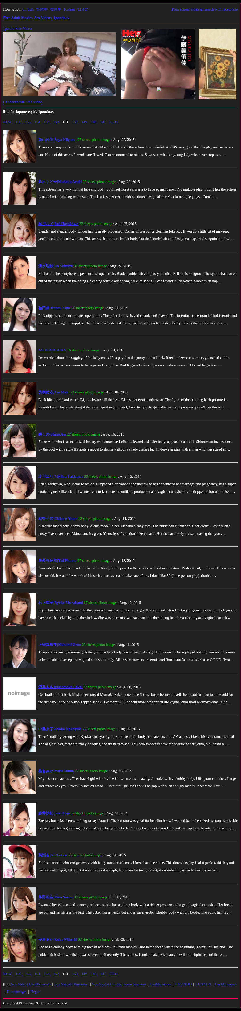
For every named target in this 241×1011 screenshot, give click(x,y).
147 (103, 122)
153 (46, 122)
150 (75, 122)
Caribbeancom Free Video (22, 102)
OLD (114, 122)
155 (28, 122)
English (28, 9)
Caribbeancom (160, 984)
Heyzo (35, 992)
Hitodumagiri (17, 992)
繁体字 (42, 9)
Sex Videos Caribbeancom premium (119, 984)
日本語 (83, 9)
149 (84, 122)
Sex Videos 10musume (71, 984)
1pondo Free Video (17, 29)
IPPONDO (183, 984)
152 (56, 122)
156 (18, 122)
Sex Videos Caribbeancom (31, 984)
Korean (69, 9)
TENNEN (203, 984)
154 (37, 122)
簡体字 (55, 9)
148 (93, 122)
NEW (7, 122)
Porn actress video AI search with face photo (205, 9)
